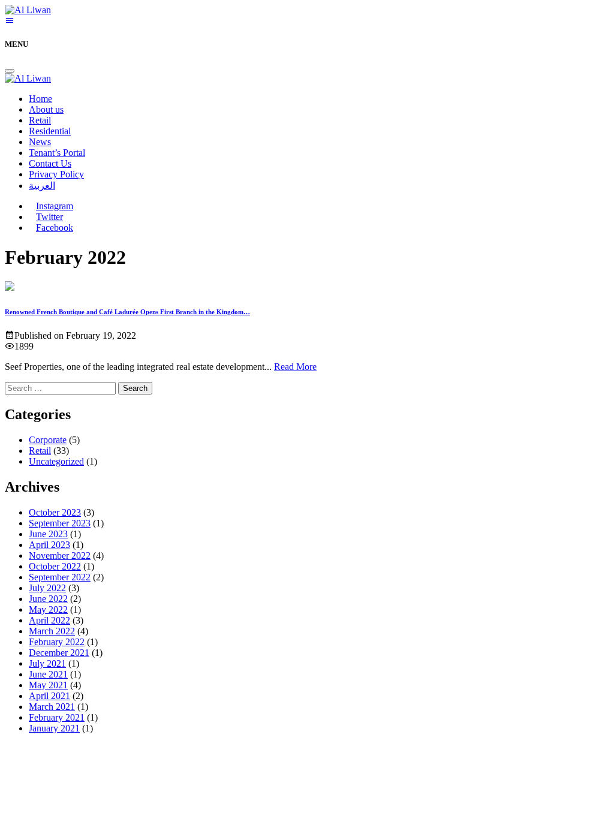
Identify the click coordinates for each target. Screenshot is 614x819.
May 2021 (48, 685)
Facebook (54, 227)
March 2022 (52, 631)
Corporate (48, 440)
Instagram (54, 206)
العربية (42, 185)
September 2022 (60, 577)
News (40, 142)
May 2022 (48, 609)
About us (46, 109)
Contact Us (50, 163)
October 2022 (55, 566)
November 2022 (60, 555)
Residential (50, 131)
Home (40, 99)
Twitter (49, 217)
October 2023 (55, 512)
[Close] (9, 71)
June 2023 (48, 534)
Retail (40, 120)
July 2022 (47, 588)
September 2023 (60, 523)
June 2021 (48, 674)
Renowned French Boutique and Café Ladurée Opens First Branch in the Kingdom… (127, 311)
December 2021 (59, 653)
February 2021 (57, 717)
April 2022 (49, 620)
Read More (295, 367)
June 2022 (48, 599)
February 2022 (57, 642)
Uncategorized (56, 461)
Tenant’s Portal (57, 152)
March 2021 (52, 706)
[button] (9, 21)
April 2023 (49, 545)
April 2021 (49, 696)
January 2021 (54, 728)
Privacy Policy (56, 174)
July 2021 (47, 663)
